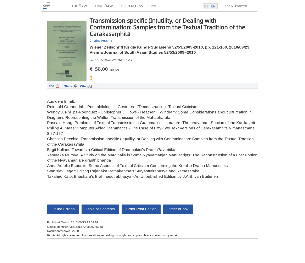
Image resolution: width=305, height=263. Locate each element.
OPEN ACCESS (132, 6)
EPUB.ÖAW (104, 6)
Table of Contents (100, 209)
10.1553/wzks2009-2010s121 (114, 60)
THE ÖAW (79, 6)
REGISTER (241, 6)
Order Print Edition (141, 209)
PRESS (155, 6)
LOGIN (229, 6)
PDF (52, 86)
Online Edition (63, 209)
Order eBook (178, 209)
